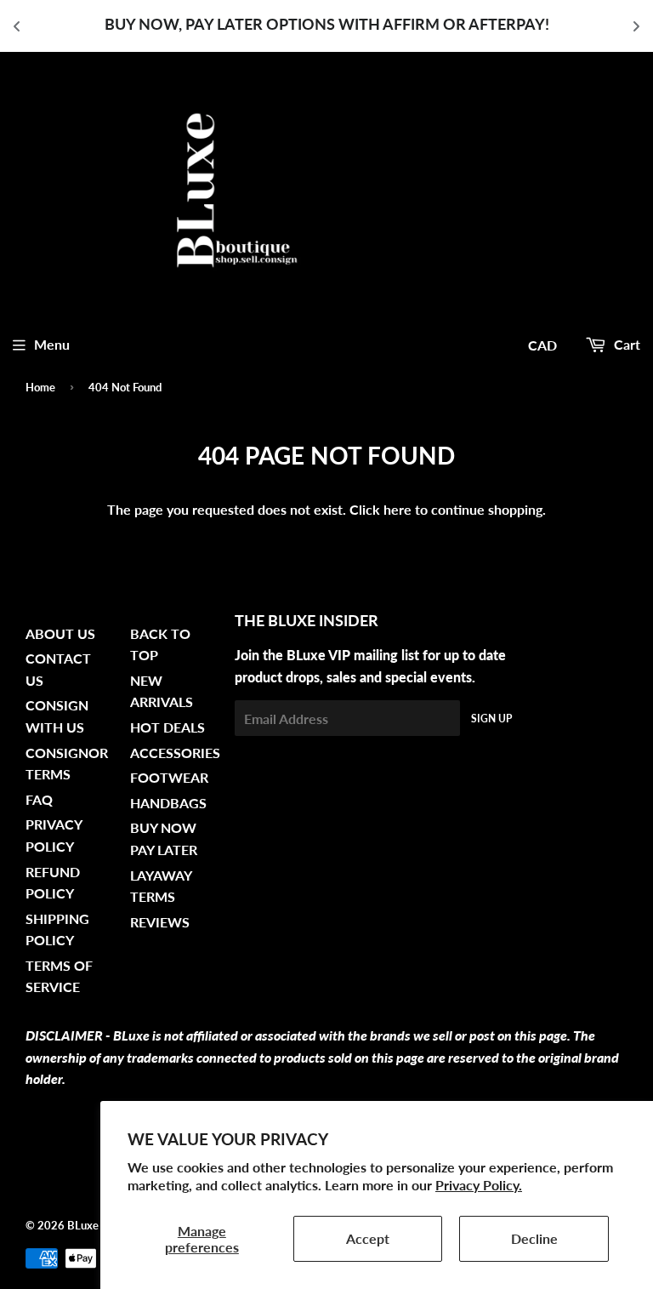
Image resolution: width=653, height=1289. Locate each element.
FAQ (39, 799)
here (397, 509)
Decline (534, 1238)
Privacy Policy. (478, 1185)
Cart (625, 344)
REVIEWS (160, 922)
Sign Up (491, 718)
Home (40, 387)
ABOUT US (60, 633)
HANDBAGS (168, 803)
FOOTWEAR (169, 777)
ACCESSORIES (175, 752)
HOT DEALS (167, 727)
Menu (52, 344)
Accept (367, 1238)
